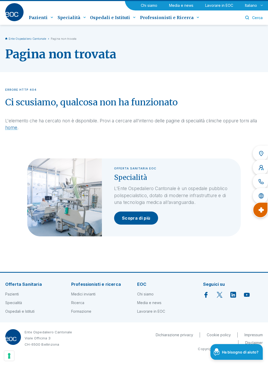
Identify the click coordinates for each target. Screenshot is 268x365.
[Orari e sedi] (260, 153)
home (11, 127)
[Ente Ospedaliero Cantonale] (14, 12)
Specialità (13, 302)
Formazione (81, 311)
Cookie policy (219, 335)
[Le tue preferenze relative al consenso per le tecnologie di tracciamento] (9, 356)
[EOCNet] (260, 196)
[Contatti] (260, 182)
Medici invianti (83, 294)
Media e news (181, 5)
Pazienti (12, 294)
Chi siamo (149, 5)
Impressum (253, 335)
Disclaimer (254, 342)
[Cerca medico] (260, 167)
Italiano (251, 5)
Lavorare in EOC (219, 5)
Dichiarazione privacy (174, 335)
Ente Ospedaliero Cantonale (27, 39)
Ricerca (77, 302)
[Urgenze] (260, 210)
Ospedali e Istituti (20, 311)
